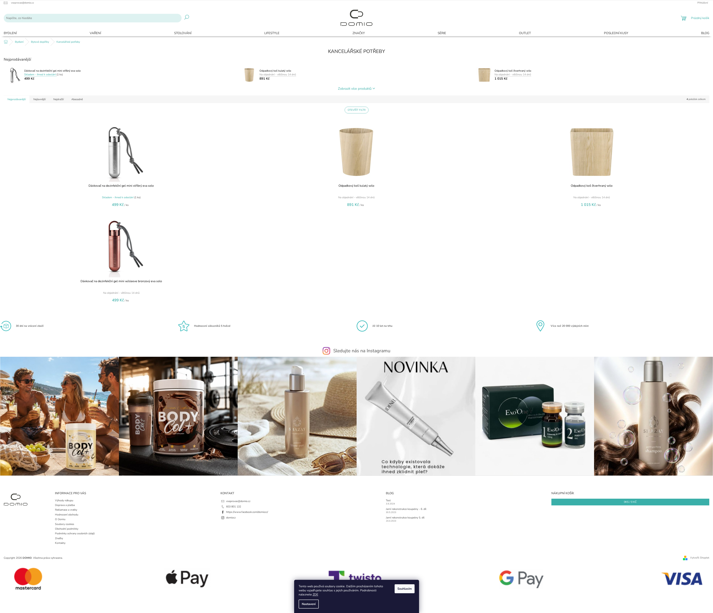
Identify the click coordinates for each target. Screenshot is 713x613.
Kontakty (60, 543)
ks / (630, 502)
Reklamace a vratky (66, 510)
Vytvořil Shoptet (699, 557)
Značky (59, 538)
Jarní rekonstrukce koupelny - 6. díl (406, 509)
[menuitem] (10, 33)
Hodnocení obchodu (66, 514)
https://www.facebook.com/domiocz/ (247, 512)
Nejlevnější (39, 99)
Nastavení (309, 604)
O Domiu (60, 519)
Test (388, 500)
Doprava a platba (65, 505)
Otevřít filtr (357, 110)
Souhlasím (404, 589)
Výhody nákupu (64, 500)
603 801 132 (233, 506)
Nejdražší (58, 99)
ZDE (315, 594)
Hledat (187, 18)
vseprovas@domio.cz (238, 501)
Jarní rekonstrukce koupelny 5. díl (405, 517)
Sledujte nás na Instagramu (361, 351)
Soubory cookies (64, 524)
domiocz (231, 517)
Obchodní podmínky (66, 529)
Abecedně (77, 99)
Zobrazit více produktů (355, 88)
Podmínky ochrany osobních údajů (75, 533)
